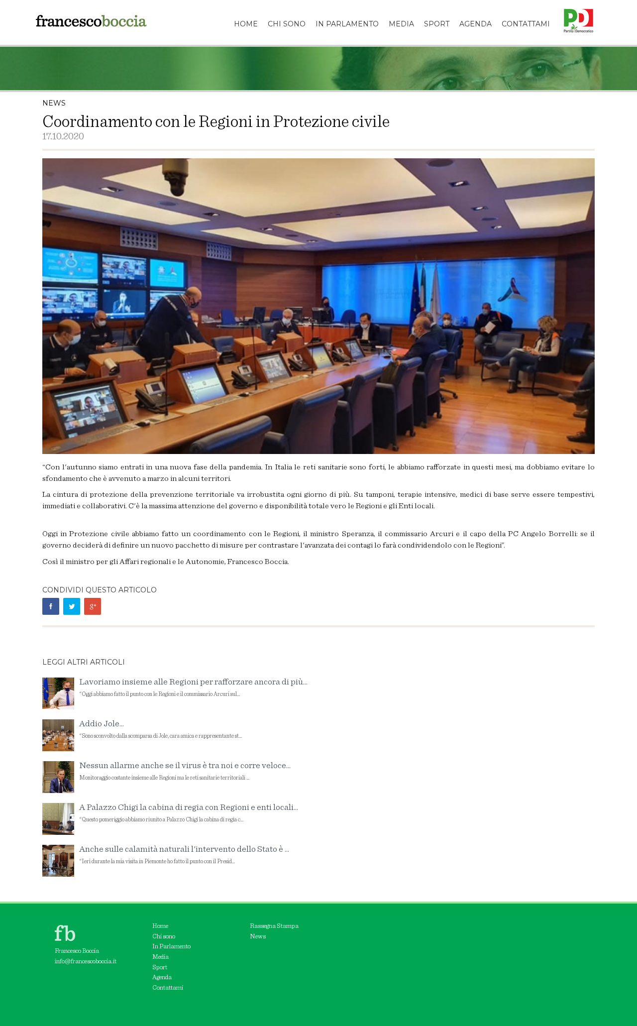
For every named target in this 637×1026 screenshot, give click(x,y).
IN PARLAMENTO (347, 23)
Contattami (167, 988)
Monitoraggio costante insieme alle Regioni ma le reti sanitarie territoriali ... (185, 771)
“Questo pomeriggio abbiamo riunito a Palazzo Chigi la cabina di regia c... (188, 812)
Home (160, 926)
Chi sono (163, 936)
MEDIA (401, 23)
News (258, 936)
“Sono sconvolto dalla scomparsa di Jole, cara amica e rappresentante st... (160, 729)
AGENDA (475, 23)
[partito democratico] (574, 12)
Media (160, 957)
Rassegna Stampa (274, 926)
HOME (246, 23)
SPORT (436, 23)
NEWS (54, 103)
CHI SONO (287, 23)
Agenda (162, 977)
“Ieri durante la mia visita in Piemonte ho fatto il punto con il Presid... (184, 854)
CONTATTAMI (526, 23)
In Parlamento (171, 946)
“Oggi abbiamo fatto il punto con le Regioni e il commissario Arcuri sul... (193, 687)
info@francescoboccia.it (85, 961)
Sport (159, 967)
